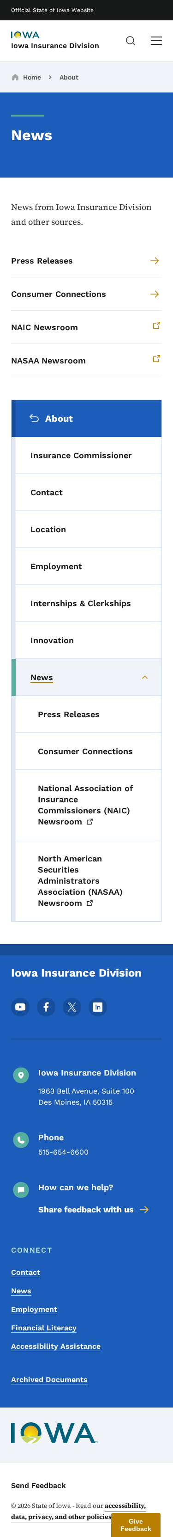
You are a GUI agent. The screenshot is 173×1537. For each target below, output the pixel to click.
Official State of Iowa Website (52, 10)
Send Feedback (38, 1485)
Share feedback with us (86, 1209)
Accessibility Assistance (56, 1346)
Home (32, 77)
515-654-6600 (63, 1152)
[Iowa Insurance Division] (34, 35)
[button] (136, 1525)
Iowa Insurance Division (55, 45)
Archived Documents (49, 1379)
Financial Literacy (44, 1327)
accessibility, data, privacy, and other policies (78, 1511)
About (69, 77)
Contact (25, 1272)
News (21, 1290)
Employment (34, 1309)
